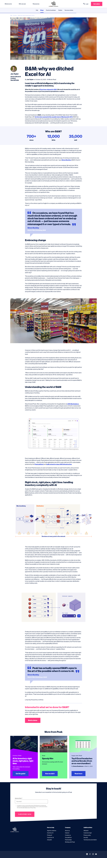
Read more (78, 774)
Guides (60, 10)
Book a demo (32, 720)
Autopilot (49, 840)
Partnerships (68, 840)
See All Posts (15, 80)
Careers (67, 833)
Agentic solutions (51, 830)
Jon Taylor (30, 79)
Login (86, 4)
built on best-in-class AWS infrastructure (59, 464)
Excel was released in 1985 (48, 89)
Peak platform (39, 464)
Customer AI (50, 837)
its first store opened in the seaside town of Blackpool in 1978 (54, 117)
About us (67, 830)
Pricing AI (49, 835)
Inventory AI (50, 833)
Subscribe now (24, 814)
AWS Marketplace (73, 404)
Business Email (18, 798)
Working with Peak (70, 842)
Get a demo (96, 4)
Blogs (42, 10)
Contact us (68, 835)
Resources (36, 4)
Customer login (88, 833)
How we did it (50, 774)
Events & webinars (51, 10)
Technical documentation (90, 840)
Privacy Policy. (33, 807)
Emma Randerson (78, 766)
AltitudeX (86, 830)
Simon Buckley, (67, 160)
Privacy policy (87, 835)
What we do (8, 4)
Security (86, 837)
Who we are (22, 4)
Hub (37, 10)
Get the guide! (20, 774)
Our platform (68, 837)
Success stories (69, 10)
